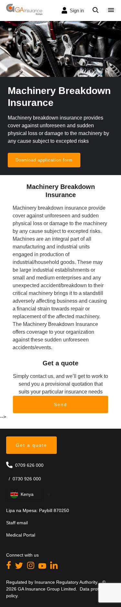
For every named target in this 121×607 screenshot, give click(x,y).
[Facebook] (9, 567)
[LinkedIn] (54, 567)
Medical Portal (20, 535)
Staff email (17, 522)
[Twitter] (19, 567)
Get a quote (31, 445)
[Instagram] (31, 567)
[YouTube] (42, 567)
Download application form (44, 160)
